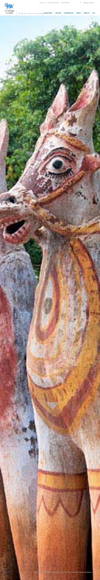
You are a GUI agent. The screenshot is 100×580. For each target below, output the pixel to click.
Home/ (37, 572)
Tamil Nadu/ (68, 572)
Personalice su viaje (52, 2)
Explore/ (41, 572)
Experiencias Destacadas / (52, 572)
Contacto (41, 2)
